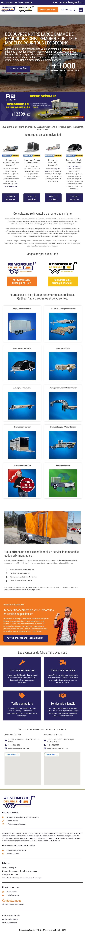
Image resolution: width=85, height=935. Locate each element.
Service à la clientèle (63, 703)
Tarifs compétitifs (22, 703)
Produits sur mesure (22, 670)
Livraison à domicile (63, 670)
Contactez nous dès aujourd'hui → (68, 2)
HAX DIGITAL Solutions (45, 930)
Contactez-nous (11, 900)
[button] (81, 10)
